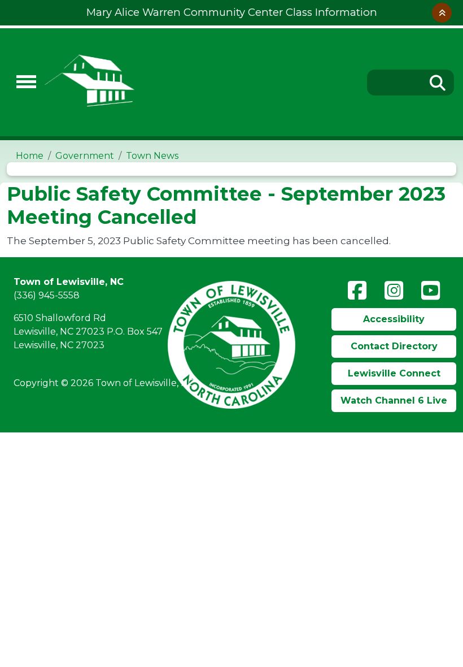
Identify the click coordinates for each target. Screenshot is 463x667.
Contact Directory (394, 346)
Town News (152, 155)
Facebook (357, 290)
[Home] (200, 82)
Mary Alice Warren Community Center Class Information (231, 12)
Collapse (442, 13)
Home (29, 155)
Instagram (393, 290)
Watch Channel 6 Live (393, 400)
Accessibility (394, 319)
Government (84, 155)
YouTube (430, 290)
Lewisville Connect (394, 373)
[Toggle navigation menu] (21, 82)
